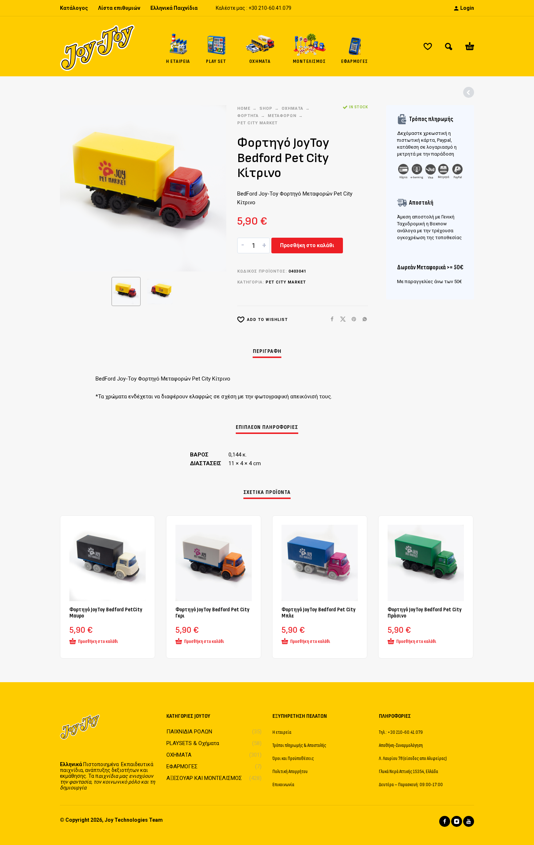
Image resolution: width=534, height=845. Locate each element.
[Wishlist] (428, 46)
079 (287, 8)
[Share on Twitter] (340, 319)
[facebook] (444, 821)
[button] (448, 46)
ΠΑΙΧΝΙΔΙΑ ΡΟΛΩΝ (189, 731)
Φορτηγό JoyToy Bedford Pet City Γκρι (212, 612)
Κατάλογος (74, 8)
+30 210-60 (261, 8)
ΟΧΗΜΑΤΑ (292, 108)
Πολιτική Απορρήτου (290, 771)
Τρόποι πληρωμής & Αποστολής (299, 745)
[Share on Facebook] (329, 319)
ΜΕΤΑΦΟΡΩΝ (282, 115)
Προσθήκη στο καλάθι (307, 245)
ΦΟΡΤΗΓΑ (248, 115)
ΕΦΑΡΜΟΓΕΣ (182, 766)
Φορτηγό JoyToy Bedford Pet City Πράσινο (425, 612)
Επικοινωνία (283, 784)
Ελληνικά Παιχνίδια (174, 8)
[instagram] (456, 821)
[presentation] (73, 188)
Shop (265, 108)
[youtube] (468, 821)
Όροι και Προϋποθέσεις (293, 758)
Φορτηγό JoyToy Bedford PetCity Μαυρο (105, 612)
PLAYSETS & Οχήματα (192, 743)
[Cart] (469, 47)
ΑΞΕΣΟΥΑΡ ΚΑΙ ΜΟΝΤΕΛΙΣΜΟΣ (204, 778)
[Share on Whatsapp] (362, 319)
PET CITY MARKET (257, 123)
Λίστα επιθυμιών (119, 8)
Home (243, 108)
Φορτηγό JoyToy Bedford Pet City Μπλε (319, 612)
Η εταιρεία (281, 732)
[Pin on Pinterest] (351, 319)
